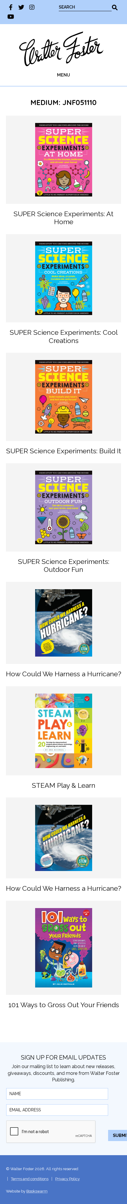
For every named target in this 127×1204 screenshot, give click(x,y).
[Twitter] (21, 7)
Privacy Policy (67, 1179)
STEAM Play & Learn (63, 785)
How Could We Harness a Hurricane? (63, 674)
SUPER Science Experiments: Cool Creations (64, 336)
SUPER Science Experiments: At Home (63, 218)
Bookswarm (37, 1191)
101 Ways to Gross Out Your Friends (63, 1005)
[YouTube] (10, 16)
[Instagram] (31, 7)
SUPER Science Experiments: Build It (63, 451)
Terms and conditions (29, 1179)
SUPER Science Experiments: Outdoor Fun (63, 565)
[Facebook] (10, 7)
